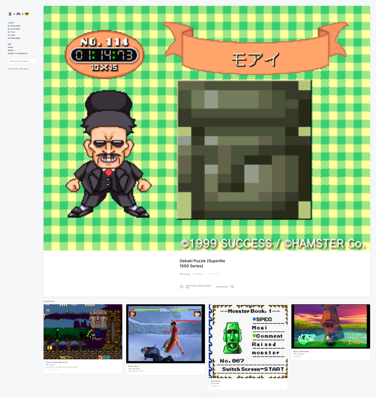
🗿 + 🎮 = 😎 (18, 14)
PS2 (139, 371)
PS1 (194, 274)
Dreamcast (135, 371)
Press (10, 47)
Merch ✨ (12, 50)
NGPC (51, 367)
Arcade (47, 367)
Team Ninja (135, 368)
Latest (11, 23)
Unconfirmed (14, 38)
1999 (181, 274)
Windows (70, 367)
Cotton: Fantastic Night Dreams (57, 362)
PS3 (197, 274)
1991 (47, 365)
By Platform (14, 29)
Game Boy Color (215, 385)
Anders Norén (210, 394)
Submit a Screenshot (18, 53)
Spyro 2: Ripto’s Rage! (301, 351)
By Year (11, 35)
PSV (202, 274)
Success (187, 274)
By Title (11, 32)
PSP (199, 274)
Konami (217, 383)
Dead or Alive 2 (133, 366)
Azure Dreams (216, 381)
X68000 (75, 367)
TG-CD (65, 367)
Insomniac (300, 354)
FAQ (9, 44)
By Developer (14, 26)
